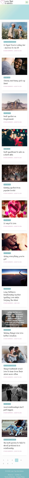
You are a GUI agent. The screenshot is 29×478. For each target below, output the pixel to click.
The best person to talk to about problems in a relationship (14, 445)
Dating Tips (7, 77)
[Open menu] (26, 2)
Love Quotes (7, 113)
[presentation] (14, 30)
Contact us (18, 475)
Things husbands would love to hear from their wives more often (13, 371)
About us (10, 475)
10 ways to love (10, 223)
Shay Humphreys (9, 50)
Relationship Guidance (10, 41)
